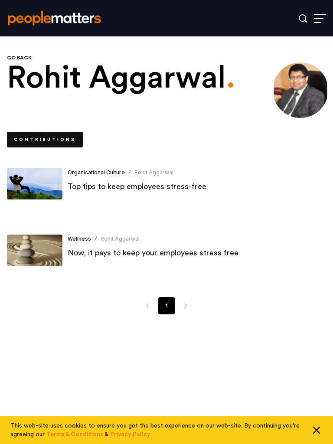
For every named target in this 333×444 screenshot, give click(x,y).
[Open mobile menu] (320, 18)
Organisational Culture (96, 172)
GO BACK (19, 57)
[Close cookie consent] (316, 430)
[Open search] (303, 18)
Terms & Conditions (74, 434)
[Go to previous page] (147, 305)
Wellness (79, 238)
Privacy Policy (130, 434)
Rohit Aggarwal (153, 172)
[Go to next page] (185, 305)
